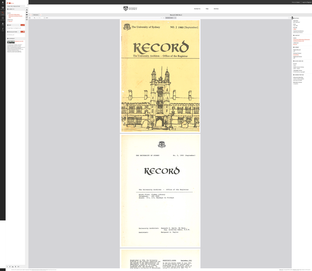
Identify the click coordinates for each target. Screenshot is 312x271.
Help (207, 9)
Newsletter (296, 54)
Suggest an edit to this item (7, 3)
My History (3, 20)
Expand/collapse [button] (292, 18)
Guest (298, 2)
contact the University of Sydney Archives (39, 269)
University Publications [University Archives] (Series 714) (15, 16)
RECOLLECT (281, 269)
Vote (11, 3)
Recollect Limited (296, 269)
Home (3, 4)
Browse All (3, 9)
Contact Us (197, 9)
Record (10, 21)
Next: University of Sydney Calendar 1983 (40, 15)
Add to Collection (26, 12)
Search (2, 14)
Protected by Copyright (19, 41)
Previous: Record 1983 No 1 (31, 15)
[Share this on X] (7, 265)
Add (22, 25)
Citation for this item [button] (26, 19)
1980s (294, 29)
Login (3, 25)
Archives (216, 9)
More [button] (3, 30)
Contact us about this (26, 14)
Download (26, 10)
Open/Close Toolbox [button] (27, 3)
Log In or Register (303, 2)
